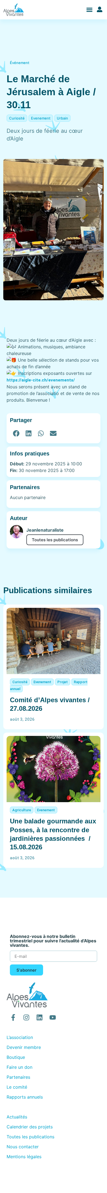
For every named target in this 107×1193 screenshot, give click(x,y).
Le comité (17, 1087)
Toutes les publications (55, 539)
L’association (20, 1037)
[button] (89, 10)
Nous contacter (23, 1146)
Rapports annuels (25, 1097)
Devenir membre (24, 1047)
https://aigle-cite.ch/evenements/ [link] (41, 380)
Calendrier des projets (30, 1127)
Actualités (17, 1117)
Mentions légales (24, 1156)
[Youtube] (52, 1017)
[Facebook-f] (13, 1017)
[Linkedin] (39, 1017)
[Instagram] (26, 1017)
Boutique (16, 1057)
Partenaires (18, 1077)
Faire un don (19, 1067)
